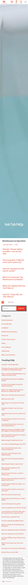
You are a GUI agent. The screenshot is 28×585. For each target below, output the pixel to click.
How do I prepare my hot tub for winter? (13, 269)
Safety (3, 343)
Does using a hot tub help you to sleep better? (13, 499)
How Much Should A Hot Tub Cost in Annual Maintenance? (12, 425)
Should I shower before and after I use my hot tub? (13, 251)
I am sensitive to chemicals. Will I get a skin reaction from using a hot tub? (13, 512)
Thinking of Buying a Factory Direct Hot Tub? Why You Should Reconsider (13, 369)
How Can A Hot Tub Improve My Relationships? (11, 454)
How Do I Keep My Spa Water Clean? (12, 521)
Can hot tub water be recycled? (11, 504)
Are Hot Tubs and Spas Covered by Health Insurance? (12, 385)
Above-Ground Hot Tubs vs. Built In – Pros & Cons (12, 474)
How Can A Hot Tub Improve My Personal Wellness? (11, 449)
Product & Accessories (8, 339)
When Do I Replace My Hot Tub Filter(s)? (14, 287)
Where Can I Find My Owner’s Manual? (13, 395)
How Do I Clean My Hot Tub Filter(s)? (12, 295)
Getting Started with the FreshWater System (12, 380)
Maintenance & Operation (9, 332)
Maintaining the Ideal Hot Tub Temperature (10, 468)
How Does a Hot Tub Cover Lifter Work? (13, 548)
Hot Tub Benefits (6, 324)
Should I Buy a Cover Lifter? (9, 552)
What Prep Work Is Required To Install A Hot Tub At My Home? (13, 435)
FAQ (16, 245)
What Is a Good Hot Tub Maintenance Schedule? (13, 278)
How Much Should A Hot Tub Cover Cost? (12, 409)
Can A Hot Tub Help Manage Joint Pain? (13, 444)
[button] (7, 581)
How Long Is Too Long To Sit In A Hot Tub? (12, 403)
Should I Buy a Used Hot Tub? (10, 517)
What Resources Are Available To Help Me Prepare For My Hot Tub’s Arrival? (13, 430)
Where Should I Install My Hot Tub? (12, 440)
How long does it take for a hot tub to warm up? (13, 261)
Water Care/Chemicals (8, 355)
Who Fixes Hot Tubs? (7, 399)
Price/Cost (4, 336)
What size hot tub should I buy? (11, 495)
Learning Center (8, 245)
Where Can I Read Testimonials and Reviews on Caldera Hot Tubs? (12, 390)
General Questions (7, 320)
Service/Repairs (6, 347)
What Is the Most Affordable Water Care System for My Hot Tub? (13, 374)
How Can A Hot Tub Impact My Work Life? (12, 459)
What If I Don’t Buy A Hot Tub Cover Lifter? (12, 544)
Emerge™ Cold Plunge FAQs (9, 365)
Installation (5, 328)
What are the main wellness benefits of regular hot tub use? (13, 479)
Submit (21, 308)
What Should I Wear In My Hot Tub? (12, 464)
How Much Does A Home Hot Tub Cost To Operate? (13, 419)
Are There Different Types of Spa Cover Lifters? (13, 538)
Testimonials (5, 351)
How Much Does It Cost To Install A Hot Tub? (13, 414)
